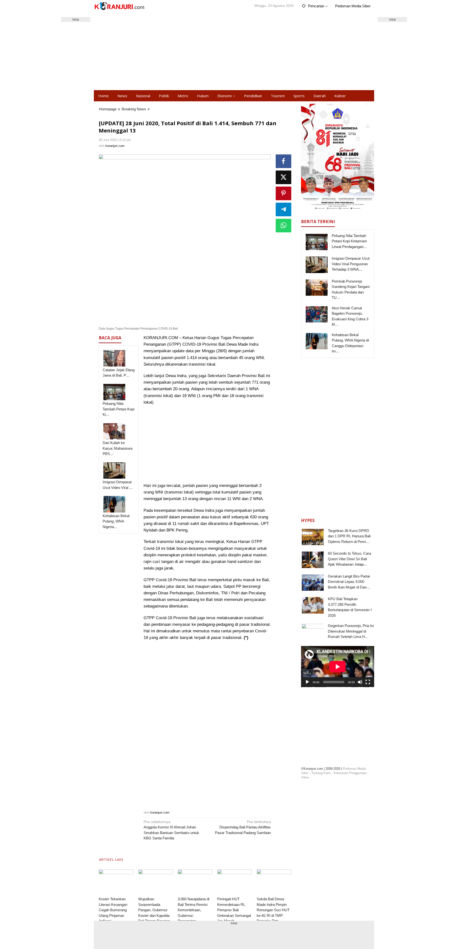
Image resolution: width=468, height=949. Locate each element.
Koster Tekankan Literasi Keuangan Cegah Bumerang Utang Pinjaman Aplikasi (113, 910)
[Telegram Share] (283, 209)
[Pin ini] (283, 193)
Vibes (305, 777)
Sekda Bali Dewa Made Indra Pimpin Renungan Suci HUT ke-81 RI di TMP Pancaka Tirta (273, 910)
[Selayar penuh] (367, 682)
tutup (75, 19)
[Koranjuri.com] (119, 6)
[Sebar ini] (283, 161)
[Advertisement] (234, 51)
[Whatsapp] (283, 225)
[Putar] (307, 682)
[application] (337, 666)
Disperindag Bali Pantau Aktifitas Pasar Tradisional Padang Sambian (243, 827)
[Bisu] (360, 682)
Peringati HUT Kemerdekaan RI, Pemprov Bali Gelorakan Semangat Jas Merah (234, 910)
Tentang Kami (321, 773)
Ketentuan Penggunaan (350, 773)
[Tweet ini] (283, 177)
